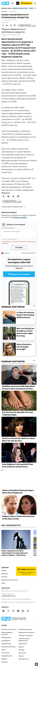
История (21, 650)
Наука (3, 650)
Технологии (5, 653)
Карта (3, 583)
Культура (4, 662)
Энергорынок (5, 640)
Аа (17, 3)
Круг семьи (22, 653)
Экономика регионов (8, 647)
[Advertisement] (19, 682)
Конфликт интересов (26, 635)
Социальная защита (25, 629)
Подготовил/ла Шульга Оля (12, 207)
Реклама (4, 577)
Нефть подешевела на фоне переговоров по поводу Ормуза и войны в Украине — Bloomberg (14, 553)
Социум (21, 647)
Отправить (19, 247)
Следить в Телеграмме (20, 274)
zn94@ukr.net (26, 599)
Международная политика (6, 633)
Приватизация (6, 644)
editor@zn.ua (31, 602)
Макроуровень (6, 637)
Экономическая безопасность (24, 639)
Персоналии (23, 644)
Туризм (21, 656)
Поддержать (27, 3)
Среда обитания (6, 656)
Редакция (4, 573)
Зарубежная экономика (27, 632)
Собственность (24, 659)
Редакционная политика (9, 580)
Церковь (4, 659)
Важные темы (6, 8)
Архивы (4, 570)
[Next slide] (35, 8)
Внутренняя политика (8, 629)
